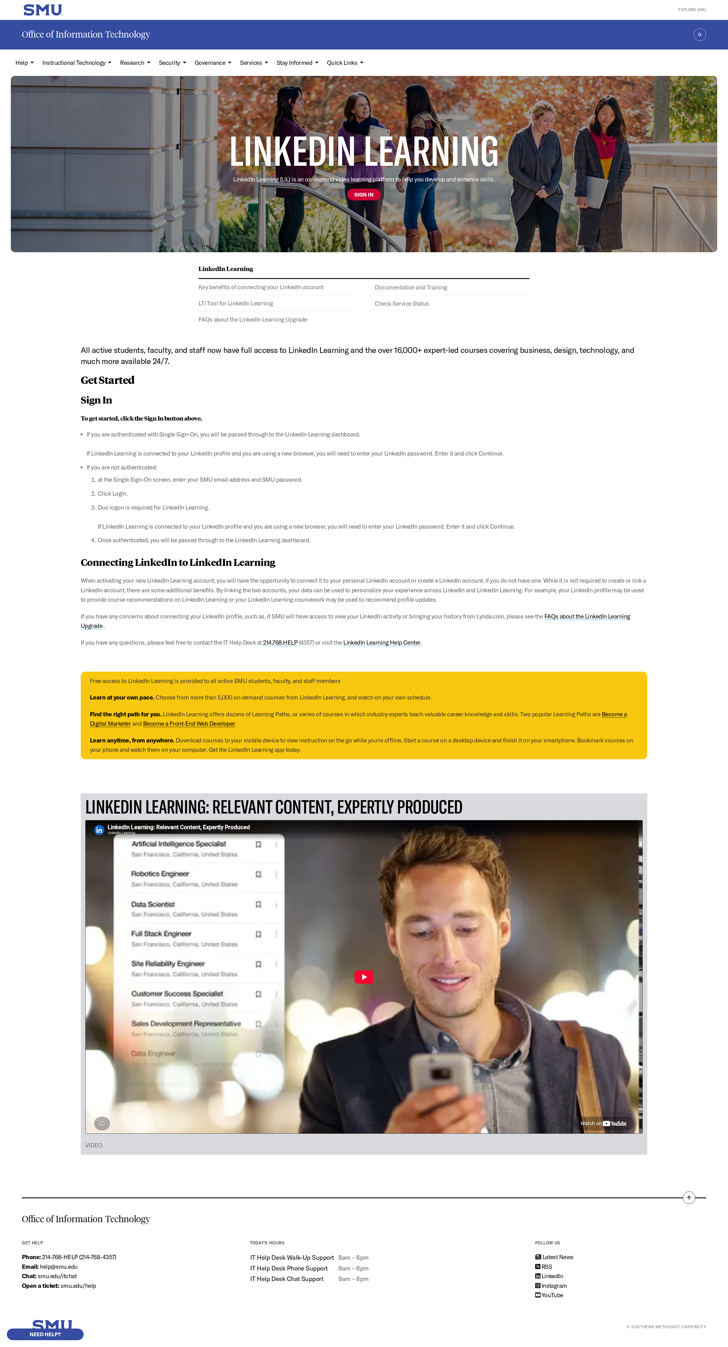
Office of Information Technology (86, 34)
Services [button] (251, 62)
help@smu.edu (59, 1266)
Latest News (557, 1257)
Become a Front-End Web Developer (189, 723)
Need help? (45, 1334)
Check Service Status (402, 303)
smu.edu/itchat (57, 1276)
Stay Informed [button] (295, 62)
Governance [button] (211, 62)
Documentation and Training (411, 287)
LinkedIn (551, 1276)
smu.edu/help (78, 1285)
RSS (546, 1266)
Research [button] (132, 62)
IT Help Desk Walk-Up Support (292, 1257)
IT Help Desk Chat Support (286, 1279)
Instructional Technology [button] (74, 62)
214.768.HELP (280, 642)
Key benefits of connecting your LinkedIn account (261, 287)
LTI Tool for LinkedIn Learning (235, 303)
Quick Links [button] (343, 62)
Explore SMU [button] (692, 9)
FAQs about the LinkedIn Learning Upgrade (252, 319)
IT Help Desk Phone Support (289, 1268)
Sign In (364, 194)
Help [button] (22, 62)
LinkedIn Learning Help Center (381, 642)
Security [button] (170, 62)
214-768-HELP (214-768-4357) (79, 1257)
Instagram (553, 1285)
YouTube (551, 1295)
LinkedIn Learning (225, 268)
